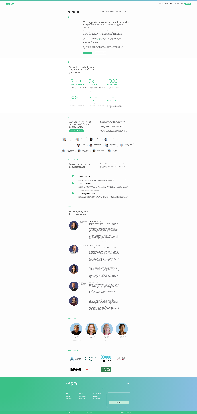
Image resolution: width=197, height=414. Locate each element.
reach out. (104, 48)
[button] (161, 4)
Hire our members (69, 398)
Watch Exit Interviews (97, 393)
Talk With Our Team (100, 53)
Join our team (82, 398)
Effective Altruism (100, 39)
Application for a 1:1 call (83, 394)
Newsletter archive (82, 396)
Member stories (96, 396)
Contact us (68, 396)
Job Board (81, 393)
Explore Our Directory (76, 130)
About (67, 393)
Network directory (96, 394)
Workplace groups (96, 398)
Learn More (88, 53)
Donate (67, 394)
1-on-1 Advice (187, 3)
